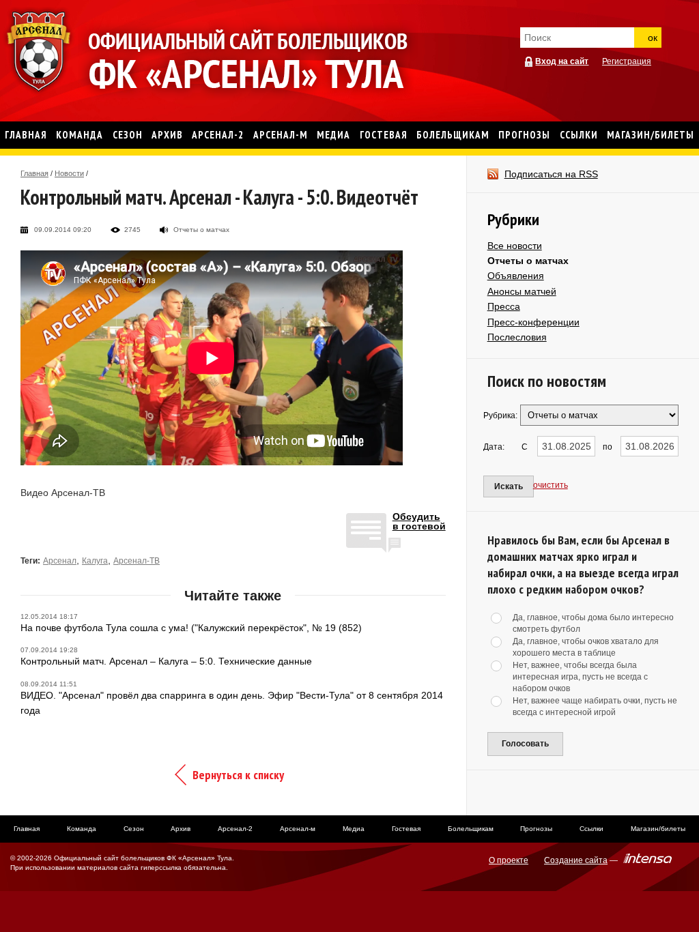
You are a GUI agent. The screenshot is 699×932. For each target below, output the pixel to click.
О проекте (508, 860)
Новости (69, 173)
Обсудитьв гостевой (419, 521)
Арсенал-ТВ (136, 561)
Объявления (515, 275)
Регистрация (626, 61)
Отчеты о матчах (528, 260)
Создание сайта (576, 860)
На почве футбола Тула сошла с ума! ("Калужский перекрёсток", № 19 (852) (191, 627)
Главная (34, 173)
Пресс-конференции (533, 322)
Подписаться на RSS (551, 174)
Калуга (95, 561)
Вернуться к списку (238, 775)
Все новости (514, 245)
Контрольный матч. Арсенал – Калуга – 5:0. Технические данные (166, 661)
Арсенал (59, 561)
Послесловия (517, 337)
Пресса (503, 306)
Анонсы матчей (521, 291)
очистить (550, 485)
